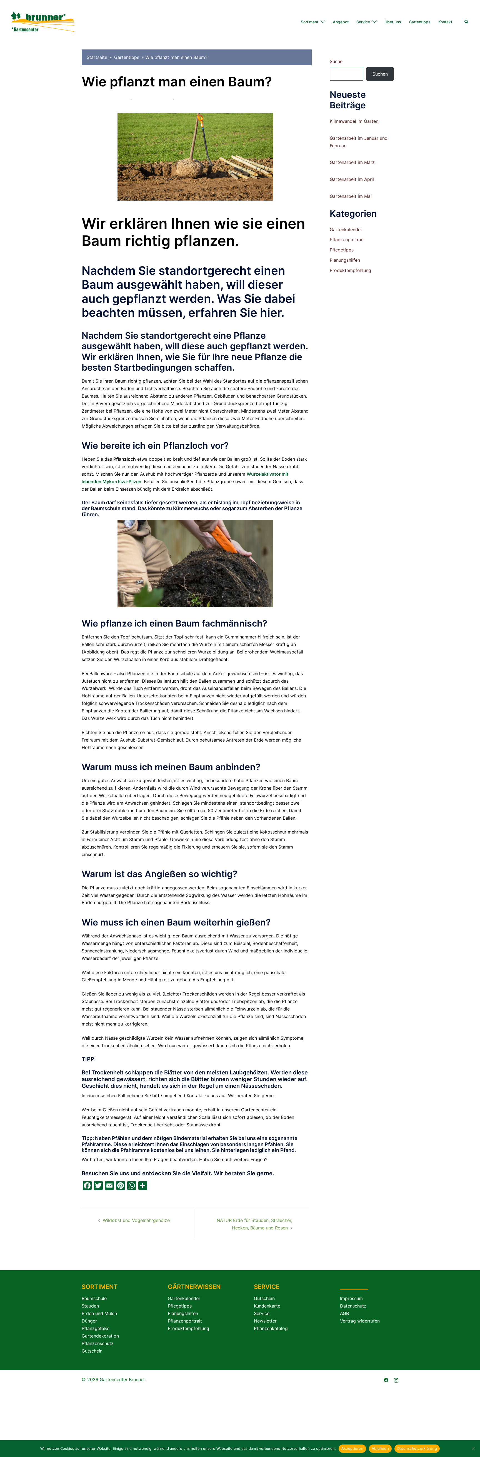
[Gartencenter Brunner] (42, 21)
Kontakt (445, 21)
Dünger (89, 1321)
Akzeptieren (352, 1448)
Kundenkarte (267, 1306)
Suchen (380, 74)
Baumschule (94, 1298)
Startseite (97, 57)
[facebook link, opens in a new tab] (386, 1379)
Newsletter (265, 1321)
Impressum (351, 1298)
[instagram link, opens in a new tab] (396, 1379)
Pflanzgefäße (95, 1328)
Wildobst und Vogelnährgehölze (136, 1220)
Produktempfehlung (350, 270)
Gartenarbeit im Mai (351, 196)
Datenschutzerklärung (417, 1448)
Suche (336, 61)
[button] (466, 22)
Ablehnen (380, 1448)
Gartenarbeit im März (352, 162)
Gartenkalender (346, 229)
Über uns (392, 21)
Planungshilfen (345, 260)
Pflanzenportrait (347, 239)
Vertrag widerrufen (360, 1321)
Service (363, 21)
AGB (344, 1313)
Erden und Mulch (99, 1313)
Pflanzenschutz (98, 1343)
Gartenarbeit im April (352, 179)
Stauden (90, 1306)
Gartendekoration (100, 1336)
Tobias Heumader (109, 99)
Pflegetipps (189, 99)
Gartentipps (420, 21)
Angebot (341, 21)
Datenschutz (353, 1306)
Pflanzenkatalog (271, 1328)
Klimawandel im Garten (354, 121)
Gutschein (92, 1351)
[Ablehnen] (473, 1448)
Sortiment (309, 21)
